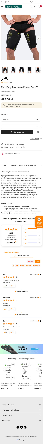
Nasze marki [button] (7, 415)
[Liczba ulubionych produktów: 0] (35, 6)
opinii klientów (11, 236)
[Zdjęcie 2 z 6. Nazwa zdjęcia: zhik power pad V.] (13, 70)
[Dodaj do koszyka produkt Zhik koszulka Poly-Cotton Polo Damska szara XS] (12, 378)
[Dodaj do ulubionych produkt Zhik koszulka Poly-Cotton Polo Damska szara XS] (13, 364)
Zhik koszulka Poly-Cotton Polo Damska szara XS (7, 384)
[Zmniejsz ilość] (2, 127)
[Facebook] (17, 427)
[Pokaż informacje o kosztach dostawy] (24, 147)
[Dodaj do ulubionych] (38, 132)
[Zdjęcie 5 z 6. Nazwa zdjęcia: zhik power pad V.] (38, 70)
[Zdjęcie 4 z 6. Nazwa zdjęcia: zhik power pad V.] (30, 70)
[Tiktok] (25, 427)
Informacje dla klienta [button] (10, 410)
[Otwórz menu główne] (2, 6)
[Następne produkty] (38, 369)
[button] (39, 38)
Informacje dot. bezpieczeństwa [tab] (23, 165)
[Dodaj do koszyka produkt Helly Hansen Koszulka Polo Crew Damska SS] (29, 378)
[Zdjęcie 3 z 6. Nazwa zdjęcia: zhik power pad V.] (21, 70)
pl (2, 2)
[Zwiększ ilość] (36, 127)
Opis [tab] (4, 165)
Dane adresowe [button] (8, 404)
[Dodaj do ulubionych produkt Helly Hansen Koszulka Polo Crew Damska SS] (29, 364)
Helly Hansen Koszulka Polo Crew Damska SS (25, 384)
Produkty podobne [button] (27, 358)
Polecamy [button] (12, 358)
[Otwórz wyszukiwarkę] (31, 6)
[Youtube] (21, 427)
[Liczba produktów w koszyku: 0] (39, 6)
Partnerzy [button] (6, 420)
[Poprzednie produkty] (5, 369)
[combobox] (20, 120)
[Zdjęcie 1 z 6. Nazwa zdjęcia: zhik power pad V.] (5, 70)
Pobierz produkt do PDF (12, 154)
